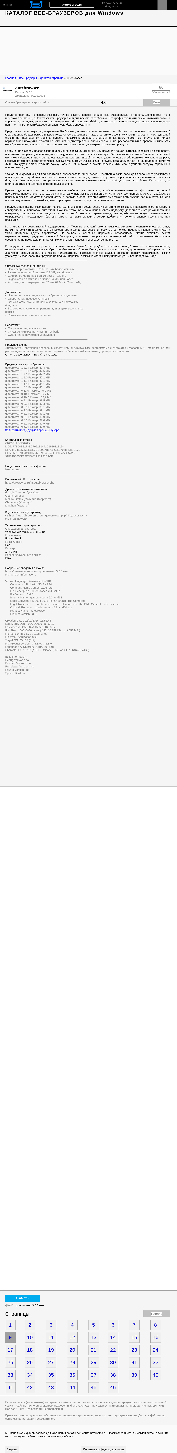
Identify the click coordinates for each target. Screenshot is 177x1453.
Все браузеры (28, 78)
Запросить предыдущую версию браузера (32, 430)
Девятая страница (51, 78)
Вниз (156, 102)
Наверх (156, 1314)
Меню (7, 5)
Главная (10, 78)
